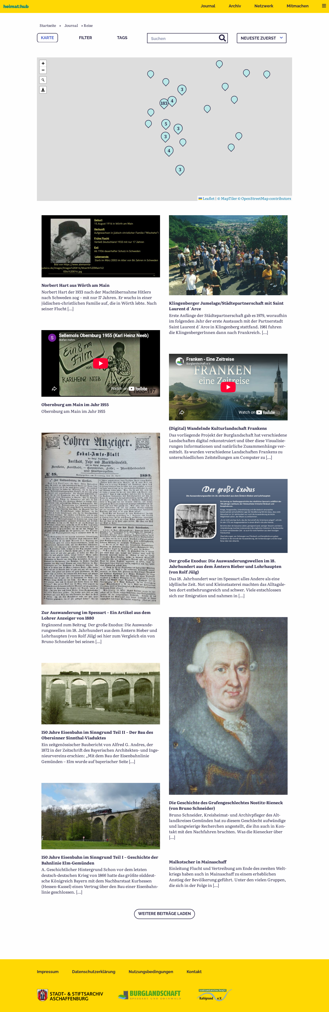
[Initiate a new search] (43, 80)
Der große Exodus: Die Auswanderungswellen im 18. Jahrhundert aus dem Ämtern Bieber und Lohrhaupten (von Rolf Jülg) (225, 566)
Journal (208, 6)
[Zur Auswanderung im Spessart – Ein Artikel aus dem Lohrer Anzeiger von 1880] (100, 603)
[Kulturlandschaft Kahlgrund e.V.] (214, 999)
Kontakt (194, 971)
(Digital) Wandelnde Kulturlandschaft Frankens (218, 428)
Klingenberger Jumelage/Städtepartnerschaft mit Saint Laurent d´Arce (226, 306)
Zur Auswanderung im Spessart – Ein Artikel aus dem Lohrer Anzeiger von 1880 (96, 615)
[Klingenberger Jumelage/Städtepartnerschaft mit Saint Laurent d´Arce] (228, 293)
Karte (47, 37)
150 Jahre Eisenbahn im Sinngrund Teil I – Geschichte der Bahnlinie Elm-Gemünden (99, 860)
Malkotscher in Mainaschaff (197, 862)
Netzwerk (263, 6)
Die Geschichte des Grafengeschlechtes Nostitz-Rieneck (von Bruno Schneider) (226, 805)
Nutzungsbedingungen (151, 971)
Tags (122, 37)
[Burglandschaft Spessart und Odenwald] (149, 999)
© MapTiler (227, 198)
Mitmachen (298, 6)
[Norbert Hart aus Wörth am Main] (100, 275)
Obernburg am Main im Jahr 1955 (75, 404)
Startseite (48, 25)
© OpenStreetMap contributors (264, 198)
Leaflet (208, 198)
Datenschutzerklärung (93, 971)
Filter (85, 37)
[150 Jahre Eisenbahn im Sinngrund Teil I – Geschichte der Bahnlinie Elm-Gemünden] (100, 847)
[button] (208, 109)
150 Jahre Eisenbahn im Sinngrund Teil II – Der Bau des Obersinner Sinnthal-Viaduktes (97, 735)
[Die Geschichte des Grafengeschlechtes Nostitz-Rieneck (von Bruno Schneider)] (228, 793)
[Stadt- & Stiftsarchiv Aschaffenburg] (70, 999)
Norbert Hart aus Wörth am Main (75, 285)
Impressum (48, 971)
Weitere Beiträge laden (164, 913)
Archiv (235, 6)
